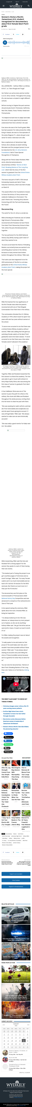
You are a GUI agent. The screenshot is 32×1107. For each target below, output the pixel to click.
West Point (25, 840)
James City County (6, 836)
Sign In (17, 1)
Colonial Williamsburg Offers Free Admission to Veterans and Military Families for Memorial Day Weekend (16, 997)
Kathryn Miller (26, 836)
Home (3, 11)
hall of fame (20, 833)
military (10, 838)
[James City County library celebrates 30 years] (16, 951)
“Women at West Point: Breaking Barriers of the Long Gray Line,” (15, 167)
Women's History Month (7, 844)
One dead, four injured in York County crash (16, 921)
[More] (22, 34)
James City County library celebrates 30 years (16, 957)
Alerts (16, 918)
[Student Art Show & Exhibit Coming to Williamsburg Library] (16, 1010)
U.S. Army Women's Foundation (14, 840)
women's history (16, 842)
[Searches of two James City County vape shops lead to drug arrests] (16, 933)
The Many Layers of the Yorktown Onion (16, 981)
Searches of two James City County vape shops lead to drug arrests (16, 939)
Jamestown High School (16, 836)
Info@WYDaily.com (18, 1097)
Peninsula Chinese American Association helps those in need (7, 863)
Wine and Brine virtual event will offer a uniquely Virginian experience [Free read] (23, 863)
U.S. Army (4, 840)
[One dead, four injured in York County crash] (16, 915)
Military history (17, 838)
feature (15, 833)
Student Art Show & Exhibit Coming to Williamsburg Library (16, 1016)
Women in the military (7, 842)
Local (13, 11)
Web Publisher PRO (21, 1105)
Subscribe (25, 1)
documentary (9, 833)
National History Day (8, 598)
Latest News (8, 11)
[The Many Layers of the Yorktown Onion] (16, 974)
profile (23, 838)
